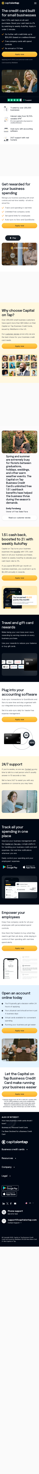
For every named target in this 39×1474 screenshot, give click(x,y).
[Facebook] (11, 1173)
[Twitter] (7, 1173)
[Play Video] (19, 245)
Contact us (29, 739)
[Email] (15, 1173)
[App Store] (29, 839)
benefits (17, 522)
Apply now (19, 54)
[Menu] (35, 3)
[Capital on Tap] (10, 3)
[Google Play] (10, 839)
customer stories (12, 323)
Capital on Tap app (12, 814)
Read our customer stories (19, 490)
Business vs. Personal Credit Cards (15, 1097)
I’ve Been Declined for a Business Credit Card (17, 1102)
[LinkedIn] (4, 1173)
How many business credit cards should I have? (17, 1092)
